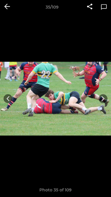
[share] (89, 7)
